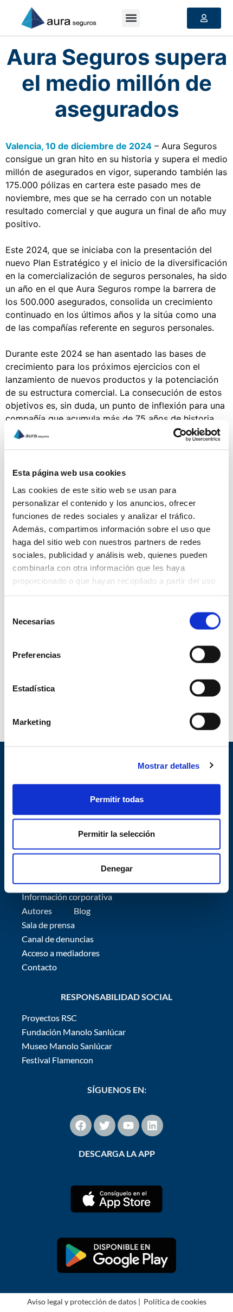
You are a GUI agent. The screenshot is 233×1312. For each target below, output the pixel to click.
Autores (37, 910)
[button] (131, 18)
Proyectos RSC (49, 1018)
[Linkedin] (152, 1125)
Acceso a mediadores (61, 953)
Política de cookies (175, 1301)
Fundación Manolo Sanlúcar (74, 1032)
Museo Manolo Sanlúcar (67, 1046)
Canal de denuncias (58, 939)
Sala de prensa (48, 925)
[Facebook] (81, 1125)
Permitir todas (117, 799)
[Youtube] (128, 1125)
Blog (82, 910)
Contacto (39, 967)
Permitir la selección (116, 833)
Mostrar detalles (169, 765)
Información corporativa (67, 896)
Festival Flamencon (57, 1060)
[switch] (205, 654)
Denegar (117, 868)
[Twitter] (104, 1125)
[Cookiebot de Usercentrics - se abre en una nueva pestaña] (173, 435)
